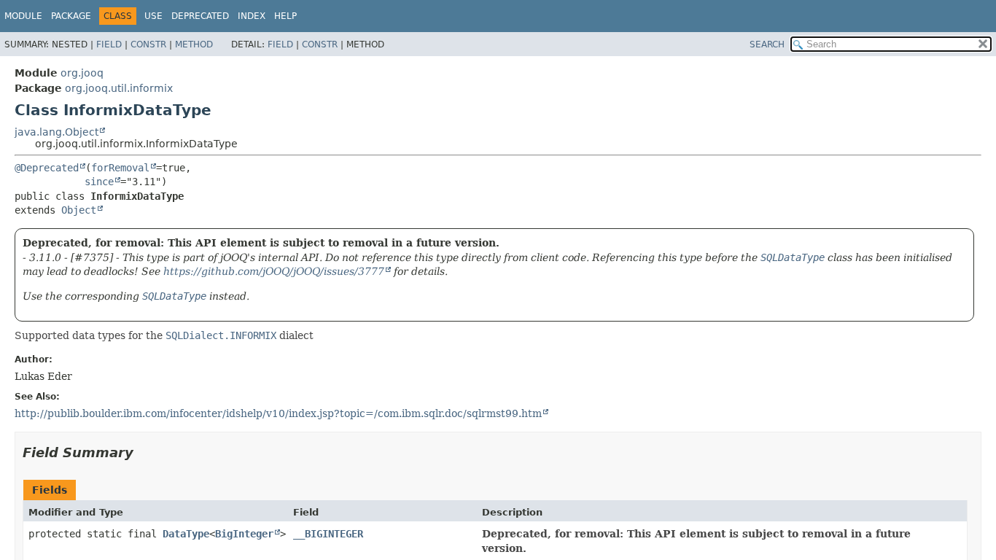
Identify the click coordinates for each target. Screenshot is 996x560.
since (99, 181)
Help (285, 16)
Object (78, 210)
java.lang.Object (56, 132)
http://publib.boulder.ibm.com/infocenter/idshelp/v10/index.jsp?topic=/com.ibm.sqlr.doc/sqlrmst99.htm (278, 413)
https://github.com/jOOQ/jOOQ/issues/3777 (273, 271)
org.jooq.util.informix (119, 88)
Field (109, 44)
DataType (186, 534)
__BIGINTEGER (328, 534)
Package (71, 16)
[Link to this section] (143, 452)
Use (153, 16)
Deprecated (200, 16)
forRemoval (120, 168)
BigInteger (244, 534)
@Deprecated (47, 168)
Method (194, 44)
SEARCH (767, 44)
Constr (148, 44)
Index (251, 16)
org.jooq (82, 73)
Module (23, 16)
